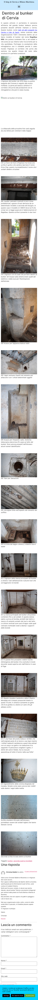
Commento (5, 935)
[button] (19, 6)
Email (3, 968)
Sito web (4, 976)
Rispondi (3, 918)
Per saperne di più (17, 995)
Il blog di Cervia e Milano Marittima (19, 2)
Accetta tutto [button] (30, 995)
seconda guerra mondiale (22, 861)
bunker (10, 861)
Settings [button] (6, 995)
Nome (4, 960)
